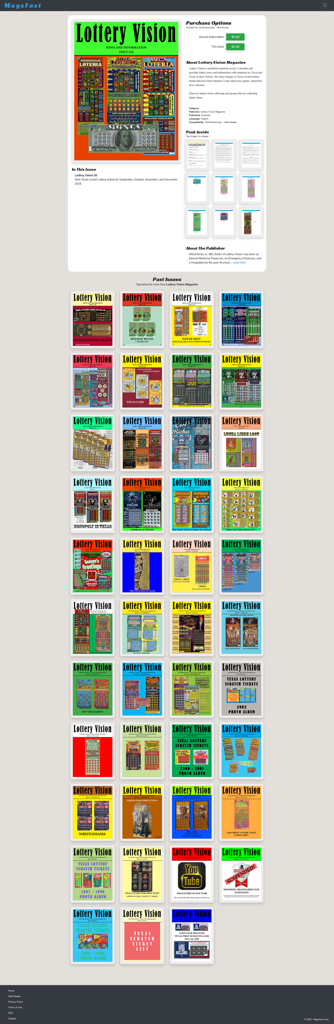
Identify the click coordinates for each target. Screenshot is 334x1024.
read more (239, 262)
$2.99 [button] (235, 46)
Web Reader (14, 996)
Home (11, 990)
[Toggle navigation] (325, 5)
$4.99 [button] (235, 37)
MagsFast (23, 5)
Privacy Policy (15, 1002)
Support (12, 1018)
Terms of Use (15, 1007)
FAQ (10, 1013)
